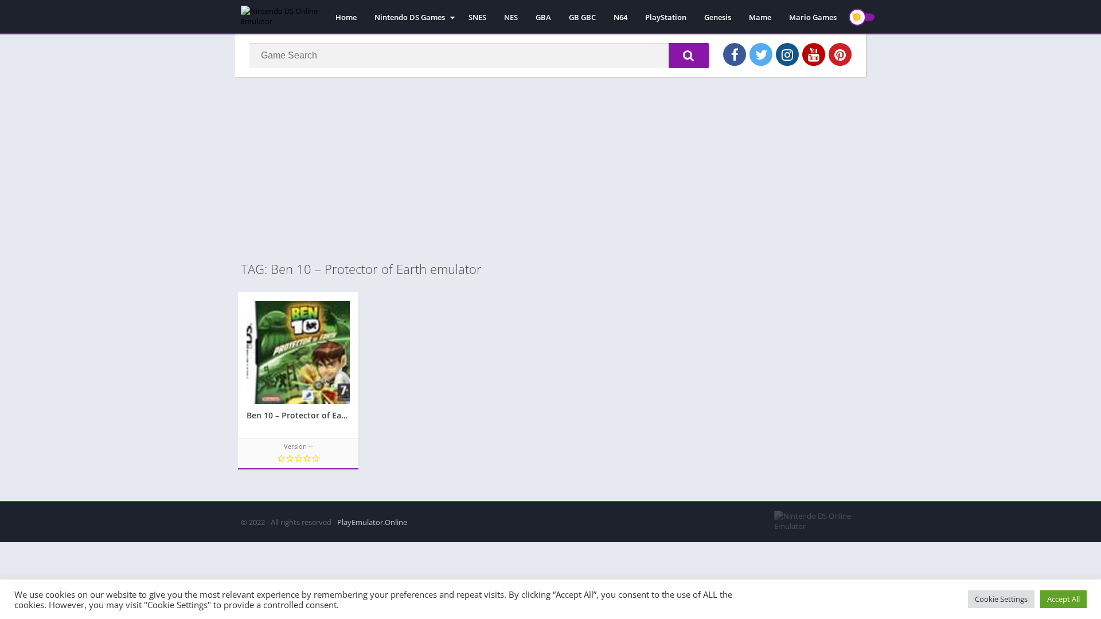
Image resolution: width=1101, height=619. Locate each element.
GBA (543, 17)
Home (346, 17)
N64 (620, 17)
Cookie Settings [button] (1001, 599)
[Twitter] (760, 54)
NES (511, 17)
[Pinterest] (840, 54)
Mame (760, 17)
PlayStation (665, 17)
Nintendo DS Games (409, 17)
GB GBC (582, 17)
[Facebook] (734, 54)
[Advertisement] (550, 168)
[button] (689, 55)
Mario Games (813, 17)
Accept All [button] (1063, 599)
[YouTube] (813, 54)
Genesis (717, 17)
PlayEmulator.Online (372, 522)
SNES (477, 17)
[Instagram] (787, 54)
